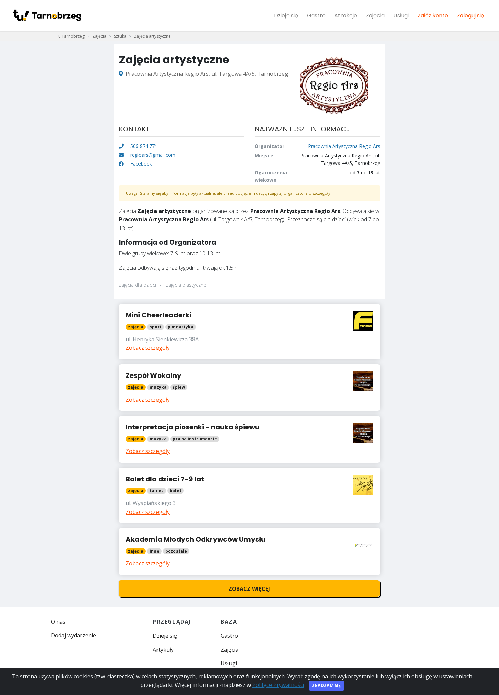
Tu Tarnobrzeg (70, 36)
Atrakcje (345, 15)
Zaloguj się (470, 15)
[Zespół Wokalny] (249, 387)
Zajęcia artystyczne (152, 36)
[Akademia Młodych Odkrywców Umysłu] (249, 551)
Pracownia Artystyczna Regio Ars (344, 146)
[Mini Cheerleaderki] (249, 331)
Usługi (401, 15)
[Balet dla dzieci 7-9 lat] (249, 495)
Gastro (316, 15)
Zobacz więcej (249, 589)
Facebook (140, 163)
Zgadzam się (326, 685)
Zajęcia (375, 15)
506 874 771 (143, 146)
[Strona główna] (47, 15)
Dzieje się (286, 15)
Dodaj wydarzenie (73, 635)
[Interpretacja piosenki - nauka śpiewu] (249, 439)
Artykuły (163, 649)
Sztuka (120, 36)
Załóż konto (433, 15)
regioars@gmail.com (152, 155)
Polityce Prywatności (278, 685)
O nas (58, 621)
